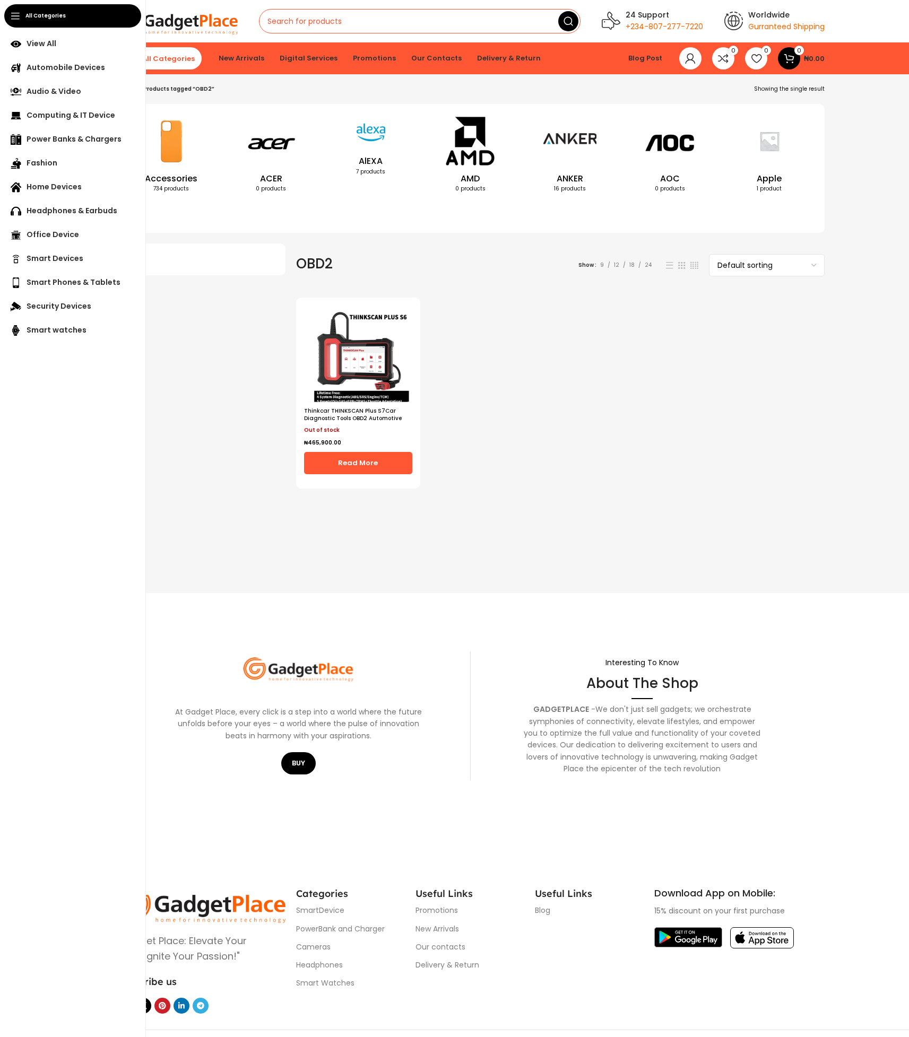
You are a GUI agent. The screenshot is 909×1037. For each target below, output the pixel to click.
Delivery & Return (447, 965)
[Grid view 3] (682, 265)
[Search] (568, 21)
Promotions (436, 910)
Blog (542, 910)
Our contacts (440, 947)
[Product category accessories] (171, 156)
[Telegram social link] (201, 1006)
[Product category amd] (470, 156)
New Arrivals (437, 928)
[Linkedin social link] (181, 1006)
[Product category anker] (569, 156)
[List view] (669, 265)
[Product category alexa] (370, 148)
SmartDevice (320, 910)
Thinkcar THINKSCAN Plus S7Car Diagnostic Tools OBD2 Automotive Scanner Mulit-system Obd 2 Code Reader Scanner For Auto (353, 422)
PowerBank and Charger (340, 928)
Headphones (319, 965)
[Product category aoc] (669, 156)
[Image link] (200, 904)
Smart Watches (325, 983)
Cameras (313, 947)
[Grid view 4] (694, 265)
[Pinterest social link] (162, 1006)
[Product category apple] (769, 156)
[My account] (690, 58)
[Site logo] (177, 21)
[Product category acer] (271, 156)
